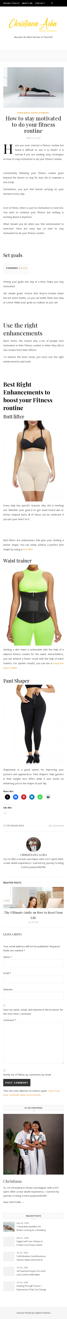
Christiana (12, 1181)
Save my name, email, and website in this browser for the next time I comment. (33, 1011)
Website (8, 989)
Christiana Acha (15, 825)
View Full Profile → (13, 1202)
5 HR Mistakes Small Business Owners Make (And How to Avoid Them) (31, 1258)
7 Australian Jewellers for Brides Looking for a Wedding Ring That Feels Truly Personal (31, 1228)
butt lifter (28, 549)
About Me (27, 3)
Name (7, 957)
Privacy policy (11, 3)
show (22, 268)
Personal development (33, 112)
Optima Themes (43, 1312)
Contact (40, 3)
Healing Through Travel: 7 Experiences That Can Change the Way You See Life (31, 1288)
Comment (9, 1020)
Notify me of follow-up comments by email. (27, 1074)
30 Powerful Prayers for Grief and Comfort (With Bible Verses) (31, 1273)
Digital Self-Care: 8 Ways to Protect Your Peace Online (30, 1243)
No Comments (56, 825)
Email (7, 973)
